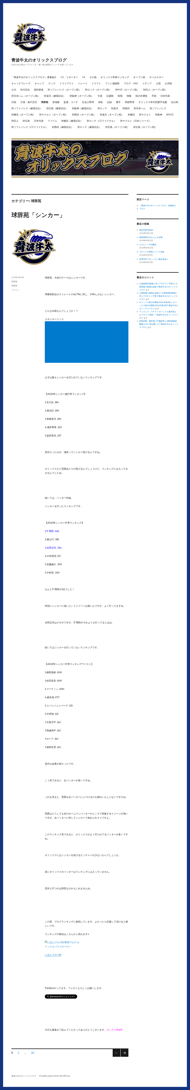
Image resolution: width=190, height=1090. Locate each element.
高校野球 (129, 102)
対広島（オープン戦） (117, 127)
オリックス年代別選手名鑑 (152, 102)
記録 (109, 102)
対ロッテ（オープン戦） (98, 89)
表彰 (100, 102)
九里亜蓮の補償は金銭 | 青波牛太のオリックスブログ (158, 286)
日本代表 (165, 96)
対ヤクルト (145, 114)
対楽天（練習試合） (54, 96)
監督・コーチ (71, 102)
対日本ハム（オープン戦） (25, 96)
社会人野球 (88, 102)
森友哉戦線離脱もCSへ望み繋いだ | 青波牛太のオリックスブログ (158, 324)
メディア (147, 83)
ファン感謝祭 (112, 83)
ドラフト (96, 83)
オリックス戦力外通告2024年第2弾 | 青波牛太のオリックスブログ (158, 305)
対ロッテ (102, 108)
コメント (15, 290)
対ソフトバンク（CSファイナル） (29, 127)
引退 (100, 96)
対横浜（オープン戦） (23, 114)
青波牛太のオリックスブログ (39, 59)
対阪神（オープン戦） (81, 96)
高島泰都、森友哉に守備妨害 (151, 321)
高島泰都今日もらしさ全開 (150, 237)
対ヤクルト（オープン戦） (53, 114)
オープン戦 (139, 77)
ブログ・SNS (131, 83)
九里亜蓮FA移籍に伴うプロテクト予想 (156, 283)
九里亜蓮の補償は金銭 (149, 293)
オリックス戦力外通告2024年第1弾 (154, 302)
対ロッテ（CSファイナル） (101, 120)
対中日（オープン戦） (127, 89)
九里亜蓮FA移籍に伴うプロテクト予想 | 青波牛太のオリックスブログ (158, 296)
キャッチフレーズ (20, 83)
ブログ (142, 208)
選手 (118, 102)
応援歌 (110, 96)
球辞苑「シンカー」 (38, 215)
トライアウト (67, 83)
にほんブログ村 (53, 954)
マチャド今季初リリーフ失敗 (151, 252)
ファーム (52, 120)
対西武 (126, 108)
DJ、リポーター (69, 77)
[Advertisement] (87, 342)
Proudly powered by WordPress (54, 1076)
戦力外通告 (141, 96)
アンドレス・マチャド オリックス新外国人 (157, 311)
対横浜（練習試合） (72, 120)
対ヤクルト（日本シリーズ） (135, 120)
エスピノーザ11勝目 (147, 244)
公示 (13, 89)
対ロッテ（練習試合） (89, 127)
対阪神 (158, 114)
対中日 (170, 114)
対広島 (26, 120)
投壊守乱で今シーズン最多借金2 (153, 259)
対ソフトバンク (158, 108)
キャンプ (39, 83)
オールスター (156, 77)
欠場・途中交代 (28, 102)
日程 (13, 102)
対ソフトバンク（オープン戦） (64, 89)
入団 (158, 83)
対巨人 (15, 120)
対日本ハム (140, 108)
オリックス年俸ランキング (115, 77)
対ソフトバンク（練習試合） (26, 108)
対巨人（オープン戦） (155, 89)
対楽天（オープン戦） (112, 114)
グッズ (51, 83)
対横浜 (131, 114)
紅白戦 (174, 102)
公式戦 (168, 83)
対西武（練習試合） (62, 127)
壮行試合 (25, 89)
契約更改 (38, 89)
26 (32, 1053)
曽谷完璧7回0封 (146, 230)
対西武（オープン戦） (84, 114)
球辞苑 (44, 102)
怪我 (120, 96)
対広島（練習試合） (57, 108)
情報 (129, 96)
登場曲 (56, 102)
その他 (92, 77)
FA (83, 77)
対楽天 (114, 108)
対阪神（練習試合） (82, 108)
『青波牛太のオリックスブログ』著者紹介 (34, 77)
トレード (82, 83)
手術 (154, 96)
